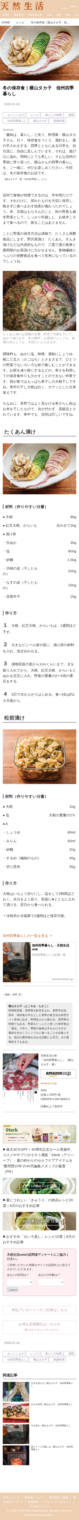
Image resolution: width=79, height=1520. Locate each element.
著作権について (34, 1497)
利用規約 (33, 1501)
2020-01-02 (12, 104)
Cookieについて (39, 1506)
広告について (11, 1497)
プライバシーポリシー (57, 1501)
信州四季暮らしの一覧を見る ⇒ (28, 936)
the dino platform (44, 1515)
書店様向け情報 (58, 1497)
